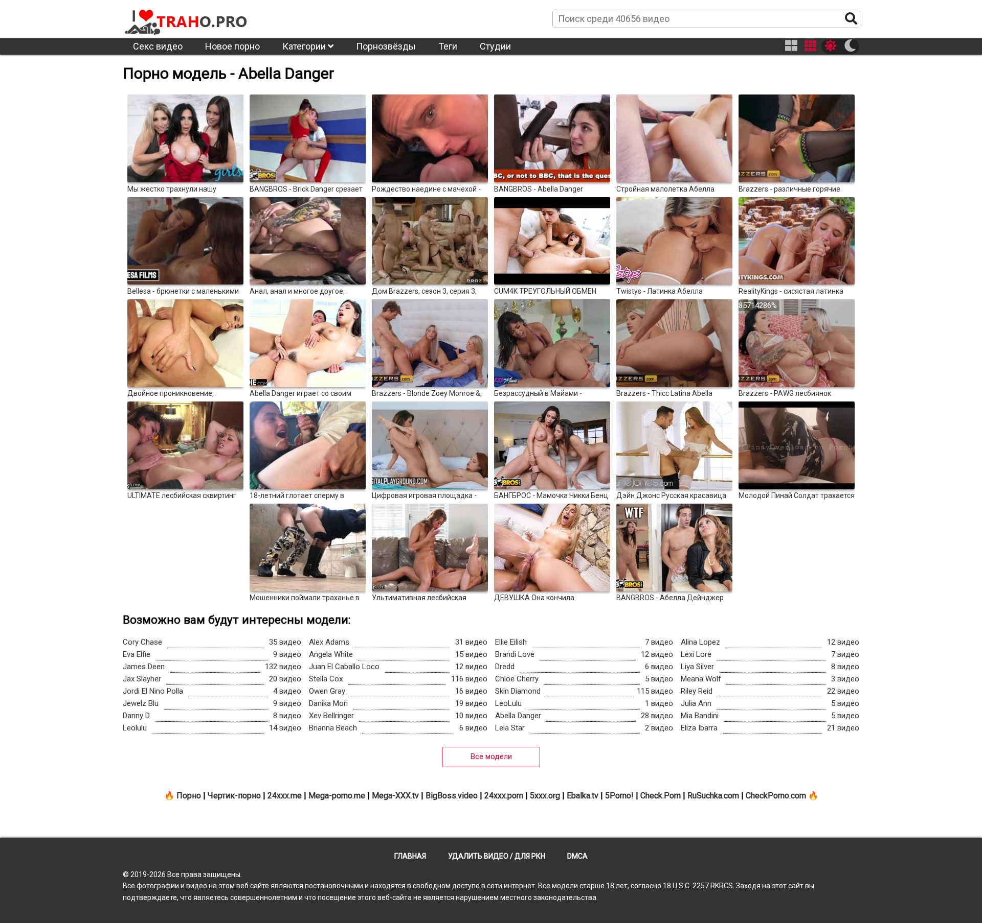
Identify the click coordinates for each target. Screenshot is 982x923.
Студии (495, 46)
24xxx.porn (503, 795)
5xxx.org (545, 795)
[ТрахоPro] (187, 18)
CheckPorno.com (776, 795)
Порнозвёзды (386, 46)
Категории (305, 46)
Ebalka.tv (582, 795)
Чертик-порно (234, 795)
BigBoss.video (452, 795)
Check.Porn (660, 795)
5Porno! (619, 795)
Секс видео (158, 46)
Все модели (491, 756)
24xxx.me (284, 795)
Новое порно (232, 46)
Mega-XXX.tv (395, 795)
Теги (447, 46)
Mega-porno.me (336, 795)
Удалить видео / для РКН (496, 856)
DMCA (577, 856)
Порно (188, 795)
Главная (410, 856)
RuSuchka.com (713, 795)
